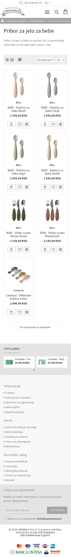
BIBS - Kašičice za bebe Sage (19, 172)
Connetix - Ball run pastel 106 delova (57, 359)
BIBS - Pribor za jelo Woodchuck (52, 234)
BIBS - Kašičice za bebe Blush (19, 109)
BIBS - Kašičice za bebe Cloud (52, 109)
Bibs (18, 102)
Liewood (19, 290)
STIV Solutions (46, 532)
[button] (34, 370)
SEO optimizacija (30, 535)
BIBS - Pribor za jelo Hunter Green (18, 234)
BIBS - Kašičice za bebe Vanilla (52, 172)
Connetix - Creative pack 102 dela (24, 359)
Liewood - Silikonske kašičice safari (18, 297)
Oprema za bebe (17, 21)
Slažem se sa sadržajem (34, 518)
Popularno (12, 349)
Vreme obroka (37, 21)
